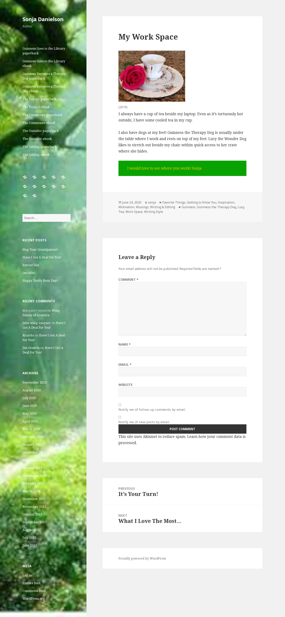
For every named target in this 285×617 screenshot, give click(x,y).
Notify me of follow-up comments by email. (152, 409)
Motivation (126, 207)
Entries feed (31, 583)
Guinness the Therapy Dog (216, 207)
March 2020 (31, 429)
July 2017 (29, 538)
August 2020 (31, 390)
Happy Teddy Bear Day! (40, 280)
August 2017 (31, 530)
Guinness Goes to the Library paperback (43, 50)
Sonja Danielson (43, 19)
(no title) (28, 273)
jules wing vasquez (36, 323)
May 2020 (29, 413)
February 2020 (33, 437)
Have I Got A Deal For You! (41, 257)
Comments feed (34, 591)
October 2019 (32, 468)
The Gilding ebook (36, 155)
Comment (128, 279)
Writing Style (153, 212)
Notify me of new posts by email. (144, 422)
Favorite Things (173, 202)
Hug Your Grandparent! (40, 249)
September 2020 (34, 382)
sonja (152, 202)
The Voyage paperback (39, 99)
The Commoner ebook (38, 123)
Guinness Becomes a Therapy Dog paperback (44, 76)
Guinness (188, 207)
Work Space (133, 212)
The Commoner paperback (42, 115)
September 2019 (34, 475)
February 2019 (33, 483)
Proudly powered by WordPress (142, 558)
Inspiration (226, 202)
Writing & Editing (162, 207)
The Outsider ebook (37, 139)
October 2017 (32, 514)
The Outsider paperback (40, 131)
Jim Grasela (31, 348)
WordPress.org (33, 598)
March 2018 (31, 491)
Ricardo (28, 335)
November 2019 (34, 460)
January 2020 (32, 444)
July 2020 (29, 398)
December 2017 (34, 499)
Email (124, 364)
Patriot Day (30, 265)
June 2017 (29, 545)
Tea (121, 212)
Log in (27, 575)
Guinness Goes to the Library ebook (43, 63)
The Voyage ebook (36, 107)
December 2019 (34, 452)
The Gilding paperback (39, 147)
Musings (142, 207)
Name (124, 344)
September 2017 (34, 522)
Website (125, 385)
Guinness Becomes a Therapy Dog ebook (44, 88)
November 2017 (34, 506)
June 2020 (29, 406)
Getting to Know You (201, 202)
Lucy (241, 207)
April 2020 (30, 421)
